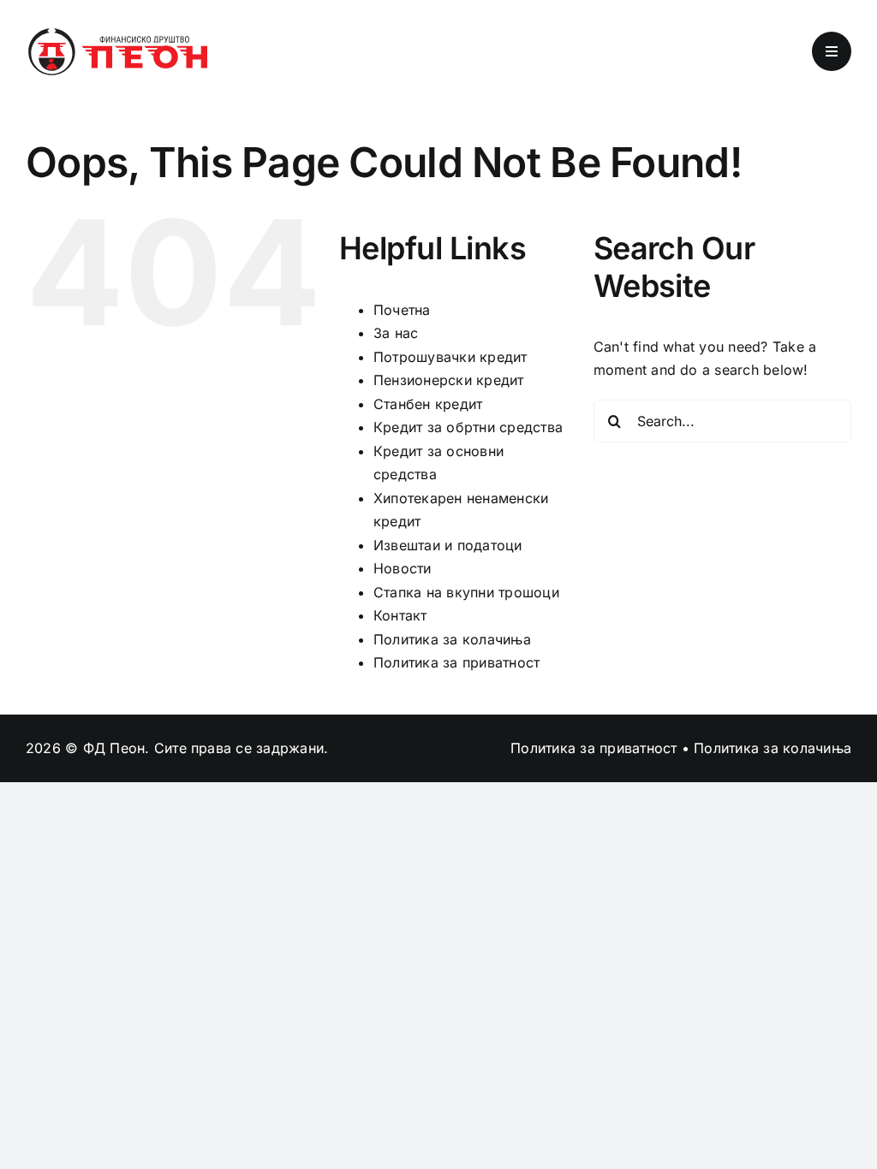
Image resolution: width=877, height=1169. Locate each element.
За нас (395, 332)
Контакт (400, 615)
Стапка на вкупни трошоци (466, 592)
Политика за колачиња (452, 639)
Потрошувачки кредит (450, 356)
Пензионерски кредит (448, 380)
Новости (402, 568)
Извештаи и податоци (447, 545)
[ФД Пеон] (116, 32)
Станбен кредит (427, 403)
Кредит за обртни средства (468, 427)
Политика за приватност (456, 662)
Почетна (402, 309)
